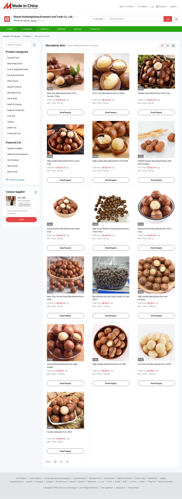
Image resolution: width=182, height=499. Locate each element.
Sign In (121, 6)
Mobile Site (152, 478)
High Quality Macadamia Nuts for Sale (109, 364)
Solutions (61, 29)
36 (61, 461)
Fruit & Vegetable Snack (17, 69)
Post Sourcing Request (176, 19)
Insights (163, 478)
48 (67, 461)
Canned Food (13, 57)
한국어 (109, 481)
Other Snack (12, 81)
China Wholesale (79, 478)
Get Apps (162, 6)
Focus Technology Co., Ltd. (72, 487)
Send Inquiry (65, 112)
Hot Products (21, 478)
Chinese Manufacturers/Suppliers (57, 478)
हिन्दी (124, 481)
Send (21, 219)
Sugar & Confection (15, 110)
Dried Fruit (11, 127)
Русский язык (61, 481)
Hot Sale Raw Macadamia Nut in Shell (154, 364)
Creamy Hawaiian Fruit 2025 (59, 431)
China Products (35, 478)
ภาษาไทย (133, 481)
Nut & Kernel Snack (15, 75)
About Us (45, 29)
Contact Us (95, 29)
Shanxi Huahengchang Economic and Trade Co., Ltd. (43, 16)
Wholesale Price (95, 478)
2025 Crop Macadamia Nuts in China (108, 93)
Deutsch (81, 481)
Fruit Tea (11, 116)
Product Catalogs (16, 179)
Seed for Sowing (14, 104)
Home (9, 29)
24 (55, 462)
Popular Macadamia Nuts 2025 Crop (154, 93)
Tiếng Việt (152, 481)
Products (28, 29)
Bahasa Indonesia (165, 481)
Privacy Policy (133, 487)
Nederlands (92, 481)
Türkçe (142, 481)
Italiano (72, 481)
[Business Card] (36, 192)
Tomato (10, 121)
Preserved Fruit (14, 133)
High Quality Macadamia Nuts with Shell (110, 160)
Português (39, 481)
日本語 (117, 481)
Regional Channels (124, 478)
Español (29, 481)
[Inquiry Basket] (152, 6)
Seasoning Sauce (14, 63)
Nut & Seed (12, 98)
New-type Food (14, 92)
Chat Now (26, 205)
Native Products (14, 86)
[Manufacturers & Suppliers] (21, 5)
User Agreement (107, 487)
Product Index (140, 478)
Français (49, 481)
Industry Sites (109, 478)
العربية (101, 481)
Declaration (120, 487)
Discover (77, 29)
